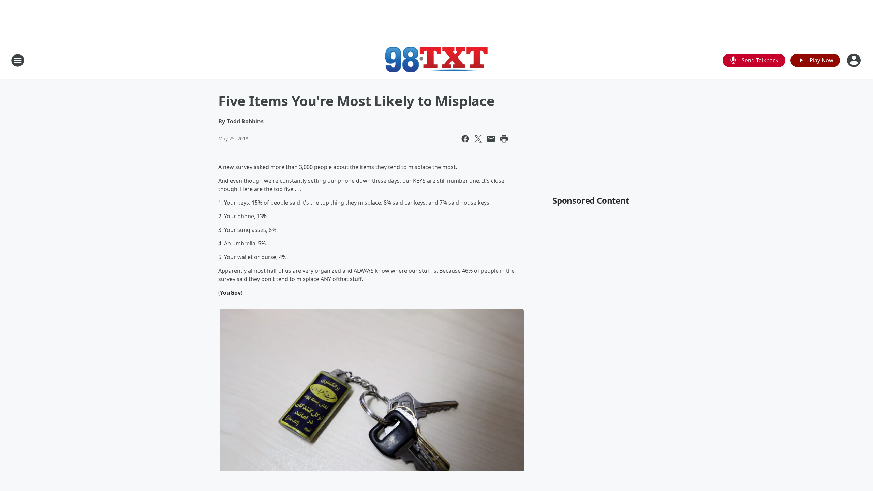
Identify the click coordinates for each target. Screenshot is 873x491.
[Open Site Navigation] (18, 60)
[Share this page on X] (478, 139)
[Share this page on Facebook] (465, 139)
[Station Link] (436, 60)
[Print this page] (504, 139)
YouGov (230, 292)
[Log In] (854, 60)
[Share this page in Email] (491, 139)
